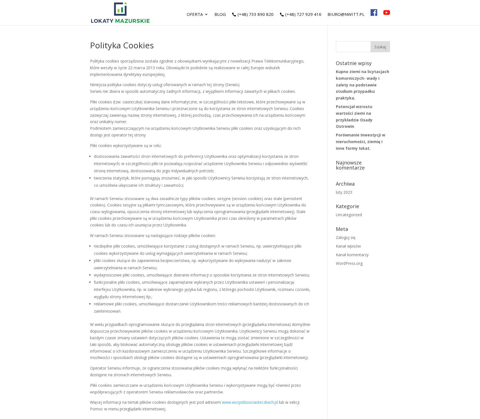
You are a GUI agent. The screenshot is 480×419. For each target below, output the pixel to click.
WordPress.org (349, 263)
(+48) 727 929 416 (303, 14)
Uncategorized (349, 214)
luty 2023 (344, 192)
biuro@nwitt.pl (346, 14)
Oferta (195, 14)
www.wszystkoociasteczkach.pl (250, 402)
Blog (220, 14)
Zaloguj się (346, 237)
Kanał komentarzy (352, 254)
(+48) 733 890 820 (256, 14)
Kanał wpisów (348, 246)
